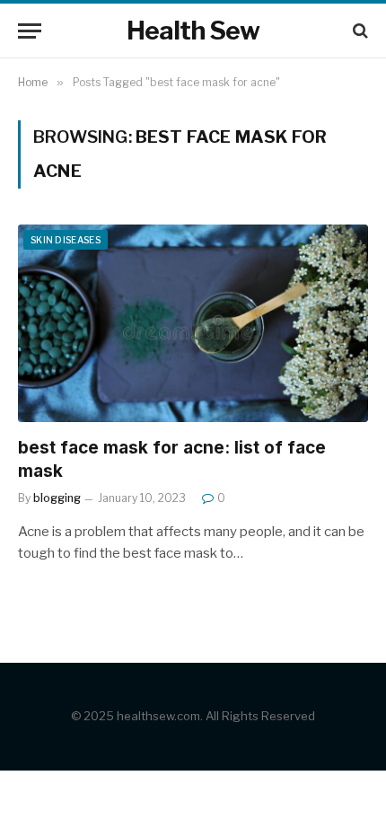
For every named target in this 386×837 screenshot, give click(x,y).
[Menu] (29, 31)
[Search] (358, 31)
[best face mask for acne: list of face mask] (193, 323)
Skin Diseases (66, 239)
